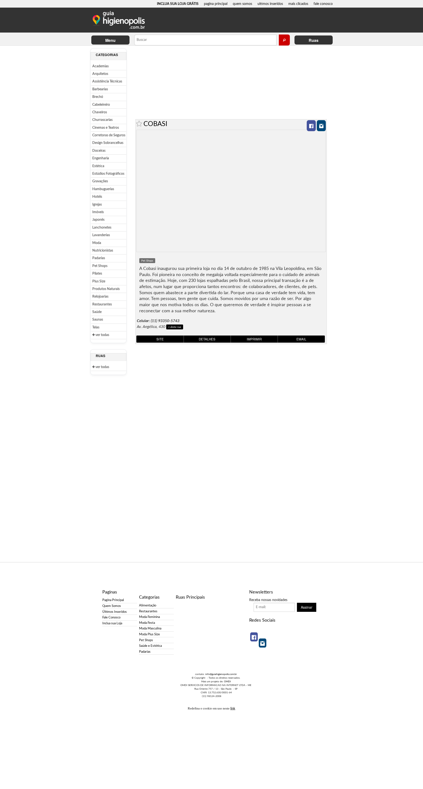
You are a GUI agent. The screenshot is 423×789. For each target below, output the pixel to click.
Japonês (98, 219)
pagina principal (215, 4)
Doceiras (99, 150)
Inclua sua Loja (112, 623)
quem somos (242, 4)
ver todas (102, 335)
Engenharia (100, 158)
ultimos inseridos (270, 4)
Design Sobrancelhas (107, 143)
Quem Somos (111, 605)
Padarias (98, 258)
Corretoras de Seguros (108, 135)
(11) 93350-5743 (165, 321)
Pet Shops (99, 266)
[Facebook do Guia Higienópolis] (254, 636)
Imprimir (254, 339)
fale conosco (323, 4)
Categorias (107, 54)
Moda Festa (147, 622)
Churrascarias (102, 120)
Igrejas (97, 204)
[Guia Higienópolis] (119, 20)
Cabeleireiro (101, 104)
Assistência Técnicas (107, 81)
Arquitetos (100, 74)
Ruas (313, 40)
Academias (100, 66)
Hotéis (97, 196)
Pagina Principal (113, 600)
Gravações (100, 181)
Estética (98, 166)
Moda (96, 243)
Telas (95, 327)
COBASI (155, 124)
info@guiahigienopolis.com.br (221, 674)
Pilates (97, 273)
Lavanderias (101, 235)
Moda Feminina (149, 616)
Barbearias (100, 89)
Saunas (97, 319)
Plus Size (98, 281)
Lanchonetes (101, 227)
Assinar (306, 607)
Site (160, 339)
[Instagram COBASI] (321, 125)
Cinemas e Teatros (105, 127)
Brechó (97, 97)
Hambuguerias (103, 189)
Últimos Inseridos (114, 611)
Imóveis (98, 212)
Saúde (97, 312)
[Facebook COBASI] (311, 125)
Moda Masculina (150, 628)
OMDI (227, 681)
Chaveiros (99, 112)
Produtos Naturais (106, 289)
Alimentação (147, 605)
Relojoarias (100, 296)
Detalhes (207, 339)
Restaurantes (102, 304)
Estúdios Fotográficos (108, 173)
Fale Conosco (111, 617)
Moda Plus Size (149, 634)
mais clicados (298, 4)
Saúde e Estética (150, 645)
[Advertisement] (231, 82)
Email (301, 339)
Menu (110, 40)
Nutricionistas (102, 250)
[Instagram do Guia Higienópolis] (262, 643)
